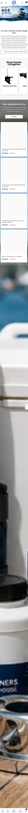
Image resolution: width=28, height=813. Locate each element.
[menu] (2, 3)
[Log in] (22, 3)
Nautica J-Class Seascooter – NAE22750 (12, 256)
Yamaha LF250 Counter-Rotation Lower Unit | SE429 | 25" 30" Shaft (13, 221)
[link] (8, 810)
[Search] (6, 3)
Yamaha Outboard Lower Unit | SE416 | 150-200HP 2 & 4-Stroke (14, 149)
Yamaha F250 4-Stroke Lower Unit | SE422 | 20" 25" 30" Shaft (13, 185)
